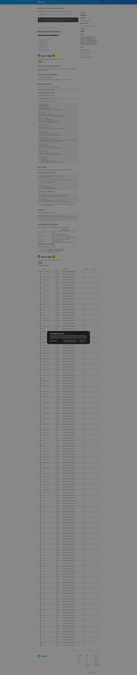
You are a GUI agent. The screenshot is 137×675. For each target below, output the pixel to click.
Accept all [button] (82, 340)
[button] (53, 341)
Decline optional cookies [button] (69, 340)
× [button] (88, 332)
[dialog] (68, 337)
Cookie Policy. (83, 338)
